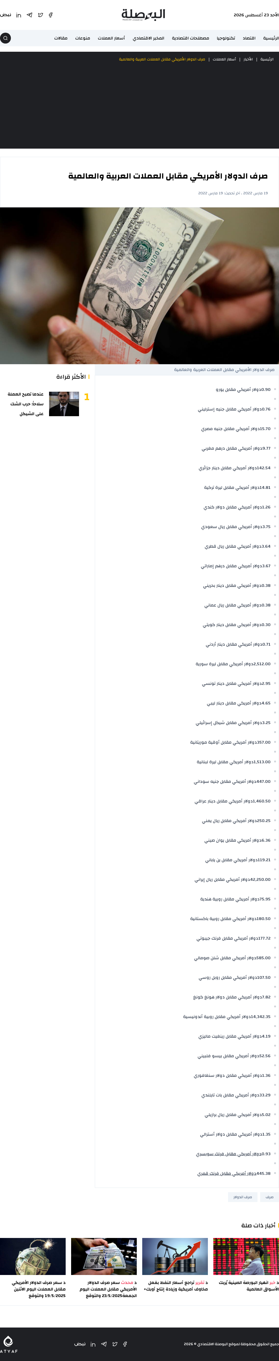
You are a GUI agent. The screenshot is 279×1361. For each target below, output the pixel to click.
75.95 (265, 899)
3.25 (266, 723)
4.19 (266, 1036)
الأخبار (248, 59)
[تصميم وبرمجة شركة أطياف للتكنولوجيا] (8, 1344)
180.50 (264, 919)
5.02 (266, 1115)
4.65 (266, 703)
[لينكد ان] (93, 1344)
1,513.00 (262, 762)
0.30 (266, 625)
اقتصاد (249, 38)
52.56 (265, 1056)
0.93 (266, 1154)
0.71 (266, 644)
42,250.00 (260, 879)
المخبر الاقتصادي (148, 38)
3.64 (266, 546)
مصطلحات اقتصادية (190, 38)
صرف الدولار (242, 1197)
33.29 (265, 1095)
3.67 (266, 566)
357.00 (264, 742)
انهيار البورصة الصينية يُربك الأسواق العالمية (249, 1286)
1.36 (266, 1075)
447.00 (263, 781)
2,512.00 (262, 664)
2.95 (266, 683)
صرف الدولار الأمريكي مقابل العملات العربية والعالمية (162, 59)
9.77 (266, 448)
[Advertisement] (139, 106)
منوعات (82, 38)
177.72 (264, 938)
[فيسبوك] (125, 1344)
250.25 (264, 821)
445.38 (263, 1173)
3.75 (266, 527)
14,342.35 (261, 1017)
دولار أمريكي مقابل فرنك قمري (226, 1173)
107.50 (264, 977)
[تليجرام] (104, 1344)
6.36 (266, 840)
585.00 (263, 958)
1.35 (266, 1134)
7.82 (266, 997)
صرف (270, 1197)
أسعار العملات (111, 38)
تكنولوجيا (226, 38)
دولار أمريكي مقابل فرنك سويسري (229, 1154)
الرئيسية (271, 38)
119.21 (264, 860)
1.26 (266, 507)
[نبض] (79, 1344)
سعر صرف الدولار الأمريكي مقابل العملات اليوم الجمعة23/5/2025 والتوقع (108, 1289)
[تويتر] (115, 1344)
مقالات (61, 38)
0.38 (266, 585)
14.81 (265, 487)
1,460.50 (262, 801)
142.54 (264, 468)
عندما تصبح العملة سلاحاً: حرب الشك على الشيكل (26, 404)
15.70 (265, 429)
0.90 (266, 389)
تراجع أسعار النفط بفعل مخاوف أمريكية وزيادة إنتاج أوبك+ (176, 1286)
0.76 (266, 409)
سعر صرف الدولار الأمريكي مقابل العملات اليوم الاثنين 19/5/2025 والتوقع (39, 1289)
